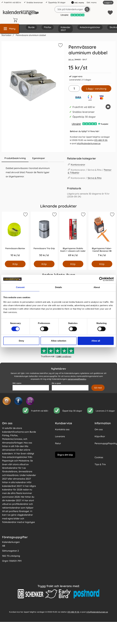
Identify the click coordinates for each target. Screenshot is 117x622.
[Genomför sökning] (87, 9)
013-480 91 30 (100, 140)
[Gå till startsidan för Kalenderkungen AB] (21, 12)
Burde (31, 27)
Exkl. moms (91, 2)
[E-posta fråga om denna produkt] (108, 106)
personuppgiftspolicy (77, 379)
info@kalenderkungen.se (88, 143)
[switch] (44, 329)
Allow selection (58, 341)
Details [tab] (58, 287)
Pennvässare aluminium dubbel (30, 35)
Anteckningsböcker (90, 27)
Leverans (60, 436)
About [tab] (97, 287)
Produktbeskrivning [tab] (15, 158)
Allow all (95, 341)
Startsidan (6, 35)
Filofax (47, 27)
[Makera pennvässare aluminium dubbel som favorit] (60, 45)
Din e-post (56, 383)
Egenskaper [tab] (38, 158)
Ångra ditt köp (65, 454)
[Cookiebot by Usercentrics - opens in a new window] (101, 279)
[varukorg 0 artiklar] (16, 20)
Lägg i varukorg (96, 88)
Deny (21, 341)
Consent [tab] (20, 287)
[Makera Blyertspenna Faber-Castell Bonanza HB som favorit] (111, 215)
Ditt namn (17, 383)
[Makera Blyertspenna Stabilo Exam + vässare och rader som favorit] (83, 215)
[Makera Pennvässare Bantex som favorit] (25, 215)
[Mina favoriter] (110, 12)
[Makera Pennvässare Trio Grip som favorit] (54, 215)
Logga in (108, 2)
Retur (58, 443)
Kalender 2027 (65, 29)
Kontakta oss (62, 429)
